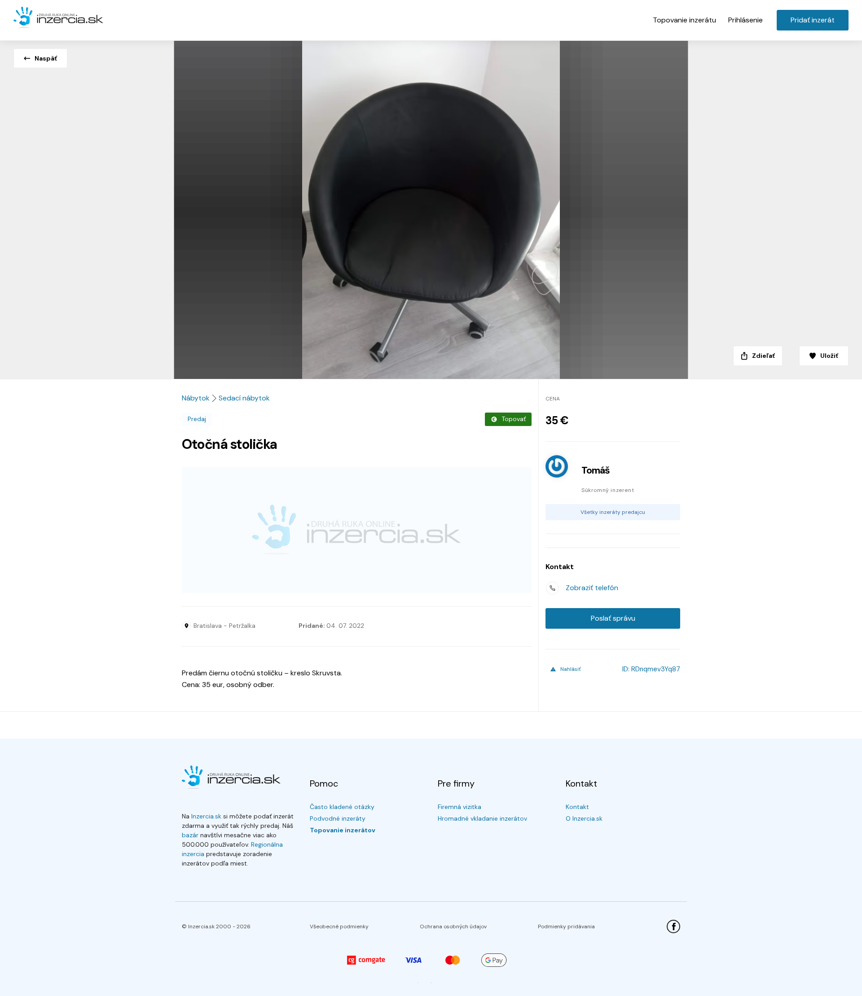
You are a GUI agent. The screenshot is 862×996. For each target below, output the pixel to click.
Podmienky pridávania (566, 926)
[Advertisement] (357, 530)
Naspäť (46, 58)
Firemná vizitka (459, 807)
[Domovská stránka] (58, 18)
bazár (190, 835)
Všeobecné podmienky (339, 926)
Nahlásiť (570, 669)
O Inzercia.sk (584, 818)
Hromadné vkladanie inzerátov (482, 818)
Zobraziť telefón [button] (592, 587)
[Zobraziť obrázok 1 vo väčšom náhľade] (431, 207)
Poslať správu (613, 618)
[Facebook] (673, 926)
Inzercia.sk (206, 816)
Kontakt (577, 807)
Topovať (513, 419)
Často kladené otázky (342, 807)
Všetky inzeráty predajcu (613, 512)
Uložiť (829, 356)
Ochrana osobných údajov (453, 926)
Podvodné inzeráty (337, 818)
